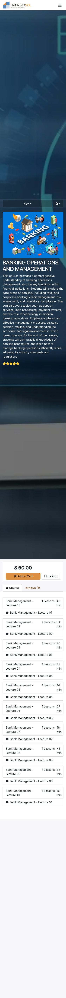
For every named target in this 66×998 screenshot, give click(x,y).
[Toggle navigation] (59, 5)
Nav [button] (26, 203)
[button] (58, 203)
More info (50, 576)
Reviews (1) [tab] (32, 588)
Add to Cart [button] (24, 576)
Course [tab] (13, 588)
